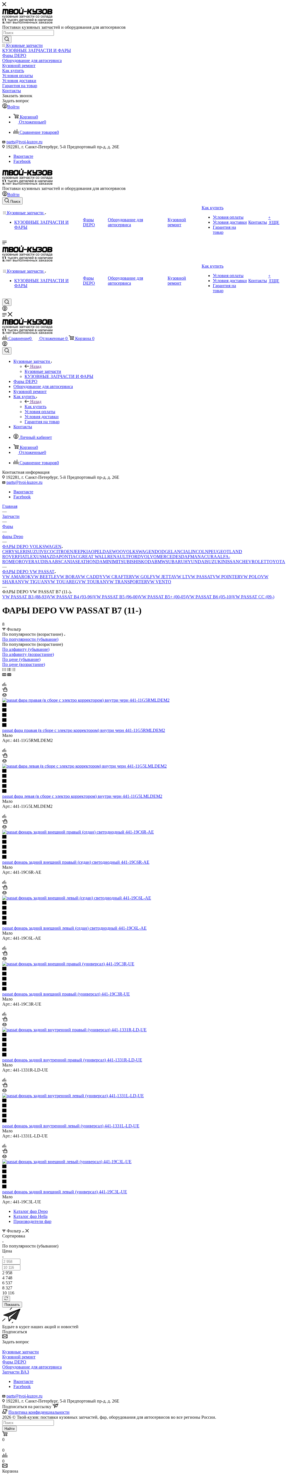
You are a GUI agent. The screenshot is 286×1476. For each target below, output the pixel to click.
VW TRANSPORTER (126, 581)
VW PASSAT (200, 576)
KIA (87, 551)
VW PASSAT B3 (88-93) (25, 596)
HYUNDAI (195, 561)
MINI (108, 561)
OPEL (97, 551)
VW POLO (250, 576)
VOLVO (149, 556)
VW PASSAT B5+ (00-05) (163, 596)
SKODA (146, 561)
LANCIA (179, 551)
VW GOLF (142, 576)
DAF (185, 556)
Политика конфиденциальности (39, 1412)
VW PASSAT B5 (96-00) (116, 596)
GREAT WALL (93, 556)
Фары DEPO (14, 1362)
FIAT (22, 556)
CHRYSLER (14, 551)
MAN (195, 556)
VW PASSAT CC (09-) (253, 596)
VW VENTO (159, 581)
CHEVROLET (252, 561)
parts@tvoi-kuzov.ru (24, 141)
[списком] (9, 669)
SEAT (80, 561)
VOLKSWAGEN (139, 551)
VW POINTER (226, 576)
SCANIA (66, 561)
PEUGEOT (218, 551)
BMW (160, 561)
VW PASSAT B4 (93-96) (70, 596)
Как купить (35, 406)
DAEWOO (113, 551)
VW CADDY (90, 576)
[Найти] (6, 39)
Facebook (22, 161)
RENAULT (117, 556)
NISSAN (231, 561)
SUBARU (175, 561)
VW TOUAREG (62, 581)
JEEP (78, 551)
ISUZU (32, 551)
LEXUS (34, 556)
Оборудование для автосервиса (32, 1367)
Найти (9, 1429)
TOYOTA (275, 561)
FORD (134, 556)
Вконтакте (23, 156)
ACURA (209, 556)
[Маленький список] (4, 674)
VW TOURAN (92, 581)
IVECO (46, 551)
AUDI (40, 561)
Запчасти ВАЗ (15, 1372)
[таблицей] (13, 669)
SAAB (52, 561)
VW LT (181, 576)
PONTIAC (69, 556)
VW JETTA (163, 576)
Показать (12, 1305)
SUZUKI (214, 561)
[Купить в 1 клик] (4, 690)
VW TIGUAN (34, 581)
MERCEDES (169, 556)
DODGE (163, 551)
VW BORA (67, 576)
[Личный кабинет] (4, 309)
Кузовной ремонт (18, 1356)
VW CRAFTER (117, 576)
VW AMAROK (16, 576)
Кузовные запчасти (43, 371)
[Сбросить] (6, 1299)
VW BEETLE (44, 576)
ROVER (26, 561)
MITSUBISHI (126, 561)
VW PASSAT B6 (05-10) (209, 596)
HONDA (94, 561)
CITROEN (63, 551)
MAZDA (50, 556)
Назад (35, 366)
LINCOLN (198, 551)
